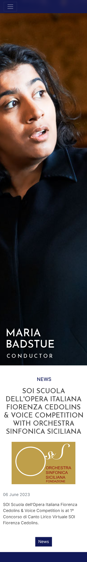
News (44, 379)
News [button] (43, 541)
